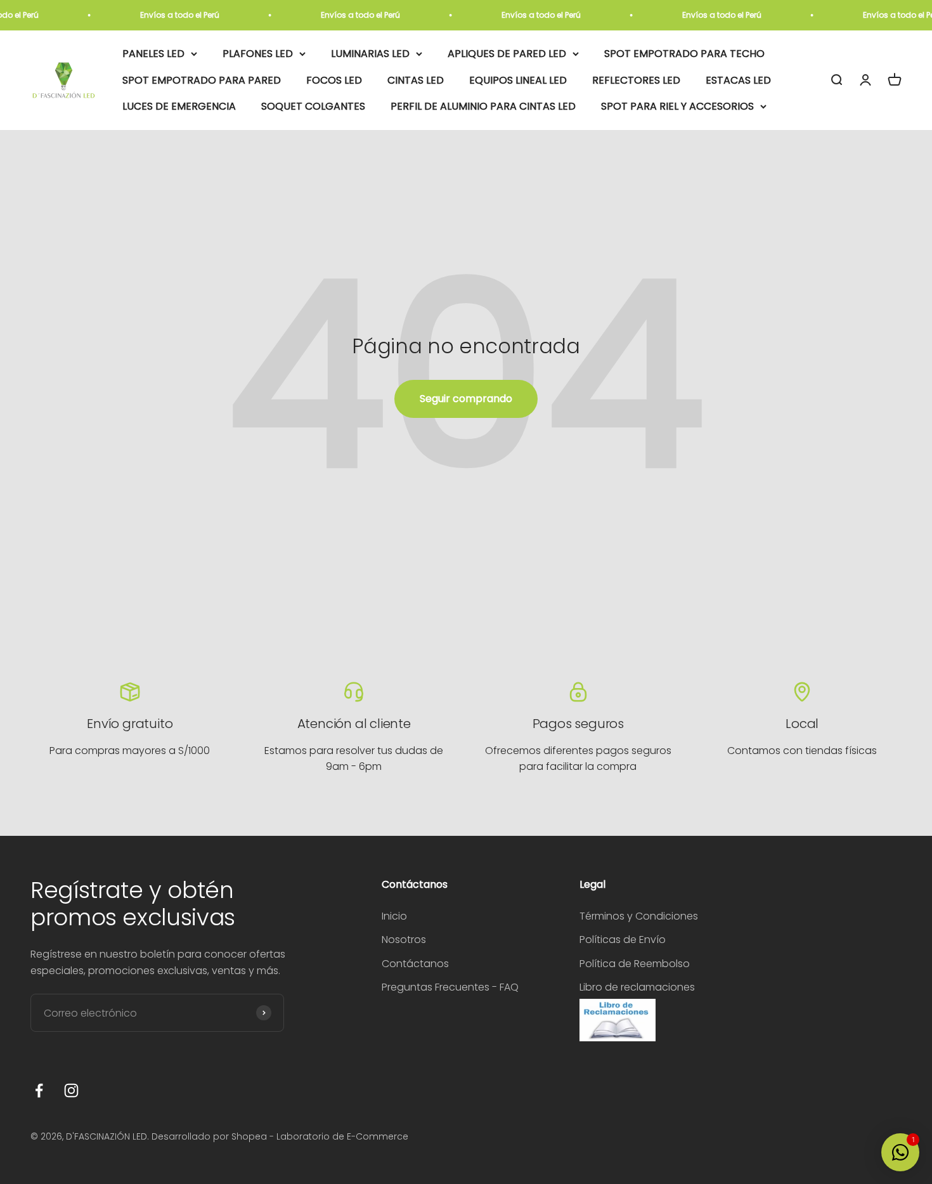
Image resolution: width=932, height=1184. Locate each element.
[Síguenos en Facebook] (39, 1090)
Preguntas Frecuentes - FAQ (450, 987)
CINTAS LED (415, 80)
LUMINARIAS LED (370, 53)
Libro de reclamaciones (637, 987)
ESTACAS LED (738, 80)
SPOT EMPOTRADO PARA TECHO (684, 53)
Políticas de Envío (622, 939)
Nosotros (404, 939)
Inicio (394, 916)
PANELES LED (153, 53)
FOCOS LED (334, 80)
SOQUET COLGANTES (313, 107)
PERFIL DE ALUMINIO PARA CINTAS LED (483, 107)
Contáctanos (415, 963)
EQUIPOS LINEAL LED (518, 80)
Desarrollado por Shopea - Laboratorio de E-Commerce (280, 1136)
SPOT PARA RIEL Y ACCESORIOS (677, 107)
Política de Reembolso (634, 963)
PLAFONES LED (258, 53)
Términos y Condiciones (638, 916)
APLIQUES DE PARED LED (507, 53)
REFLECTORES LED (636, 80)
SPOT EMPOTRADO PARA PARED (201, 80)
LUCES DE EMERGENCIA (179, 107)
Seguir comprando (466, 398)
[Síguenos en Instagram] (71, 1090)
